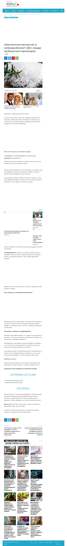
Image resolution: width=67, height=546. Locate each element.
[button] (62, 11)
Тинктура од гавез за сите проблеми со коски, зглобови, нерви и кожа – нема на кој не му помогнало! (12, 431)
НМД (6, 54)
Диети (14, 10)
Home (5, 14)
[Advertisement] (23, 30)
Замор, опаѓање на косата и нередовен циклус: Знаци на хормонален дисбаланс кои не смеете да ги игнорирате (23, 461)
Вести (6, 10)
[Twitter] (9, 58)
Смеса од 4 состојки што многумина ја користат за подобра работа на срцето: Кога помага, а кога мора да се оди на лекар (10, 532)
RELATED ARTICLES (16, 441)
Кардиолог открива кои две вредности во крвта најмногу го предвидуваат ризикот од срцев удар (23, 531)
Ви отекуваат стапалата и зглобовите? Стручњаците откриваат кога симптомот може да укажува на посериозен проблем (36, 508)
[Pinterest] (13, 58)
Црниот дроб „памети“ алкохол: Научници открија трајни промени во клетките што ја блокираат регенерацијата (36, 485)
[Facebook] (5, 58)
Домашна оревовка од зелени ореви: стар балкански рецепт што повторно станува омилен (10, 507)
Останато (54, 10)
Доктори (20, 524)
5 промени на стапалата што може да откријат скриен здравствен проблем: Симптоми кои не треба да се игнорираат (10, 462)
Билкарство (7, 500)
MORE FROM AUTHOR (17, 443)
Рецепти (45, 10)
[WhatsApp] (17, 58)
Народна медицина (33, 10)
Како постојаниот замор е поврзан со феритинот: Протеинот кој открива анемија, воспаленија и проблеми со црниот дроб (23, 485)
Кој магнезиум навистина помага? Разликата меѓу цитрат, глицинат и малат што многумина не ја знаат (36, 532)
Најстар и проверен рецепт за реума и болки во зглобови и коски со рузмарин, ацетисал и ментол (33, 431)
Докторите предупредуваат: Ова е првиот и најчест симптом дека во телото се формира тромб (36, 459)
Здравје (21, 10)
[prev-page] (39, 441)
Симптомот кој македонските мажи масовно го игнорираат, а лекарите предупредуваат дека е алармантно (9, 485)
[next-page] (41, 441)
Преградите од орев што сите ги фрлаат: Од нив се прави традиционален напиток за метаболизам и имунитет (23, 508)
